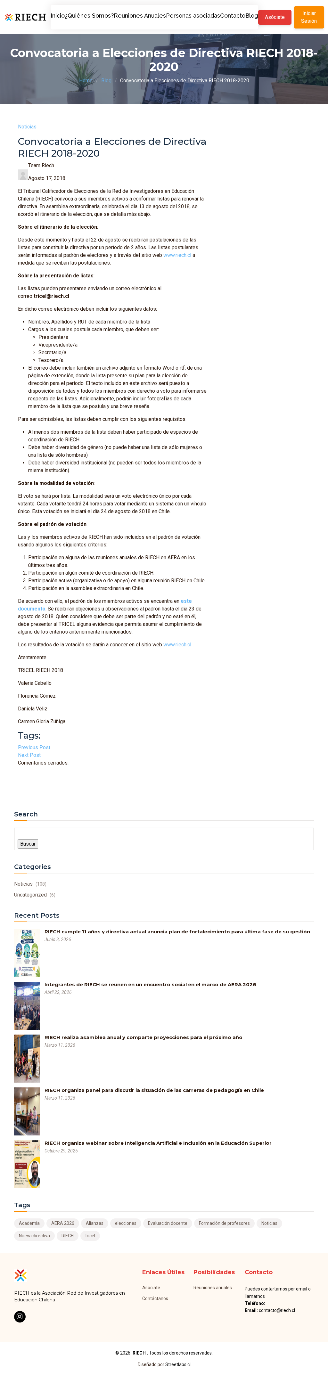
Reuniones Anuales (140, 15)
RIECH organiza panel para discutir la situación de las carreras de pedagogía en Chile (154, 1090)
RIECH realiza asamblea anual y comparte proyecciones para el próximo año (143, 1037)
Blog (251, 15)
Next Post (29, 755)
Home (86, 81)
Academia (29, 1223)
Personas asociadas (193, 15)
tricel (90, 1235)
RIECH (68, 1235)
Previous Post (34, 747)
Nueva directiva (34, 1235)
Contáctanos (155, 1298)
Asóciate (275, 17)
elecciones (125, 1223)
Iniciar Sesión (309, 17)
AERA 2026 (62, 1223)
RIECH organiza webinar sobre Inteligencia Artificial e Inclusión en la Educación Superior (158, 1143)
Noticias (27, 127)
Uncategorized (34, 895)
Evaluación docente (167, 1223)
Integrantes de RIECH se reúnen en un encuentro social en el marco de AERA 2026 (150, 984)
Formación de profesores (224, 1223)
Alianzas (94, 1223)
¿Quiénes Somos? (89, 15)
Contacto (232, 15)
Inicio (58, 15)
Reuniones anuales (212, 1287)
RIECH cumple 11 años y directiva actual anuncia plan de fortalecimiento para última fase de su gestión (177, 932)
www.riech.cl (177, 255)
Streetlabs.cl (178, 1364)
